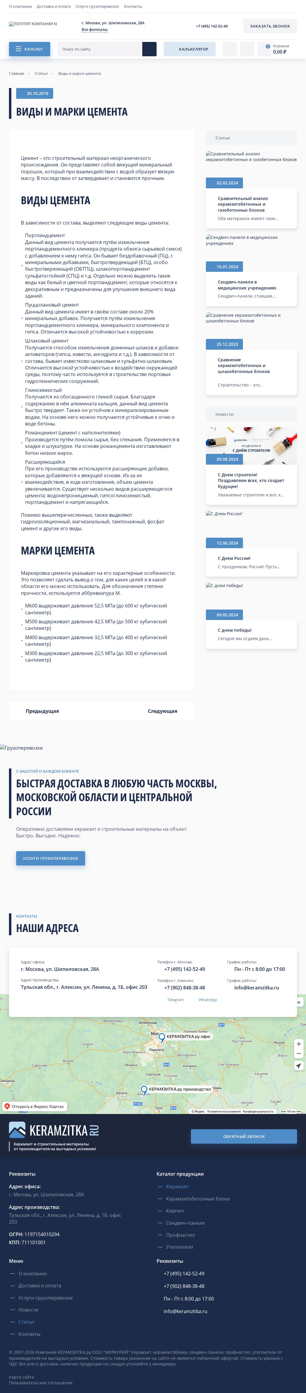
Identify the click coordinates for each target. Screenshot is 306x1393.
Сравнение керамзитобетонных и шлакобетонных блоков (244, 365)
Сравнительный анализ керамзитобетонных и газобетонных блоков (243, 204)
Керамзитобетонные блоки (198, 1198)
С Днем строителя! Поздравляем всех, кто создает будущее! (251, 480)
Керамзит (177, 1186)
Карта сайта (21, 1377)
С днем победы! (235, 630)
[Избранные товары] (247, 49)
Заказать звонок (270, 26)
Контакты (133, 6)
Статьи (222, 138)
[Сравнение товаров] (230, 49)
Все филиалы (95, 29)
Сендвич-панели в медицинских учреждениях (247, 285)
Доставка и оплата (54, 6)
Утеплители (179, 1247)
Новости (224, 414)
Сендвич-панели (185, 1223)
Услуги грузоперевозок (97, 6)
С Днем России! (234, 558)
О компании (20, 6)
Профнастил (180, 1235)
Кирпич (175, 1210)
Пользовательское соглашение (41, 1383)
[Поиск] (149, 49)
